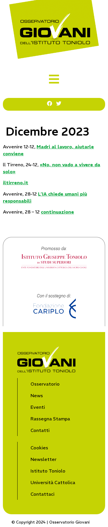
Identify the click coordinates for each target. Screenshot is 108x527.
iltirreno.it (15, 182)
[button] (54, 79)
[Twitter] (58, 103)
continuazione (57, 212)
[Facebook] (49, 103)
